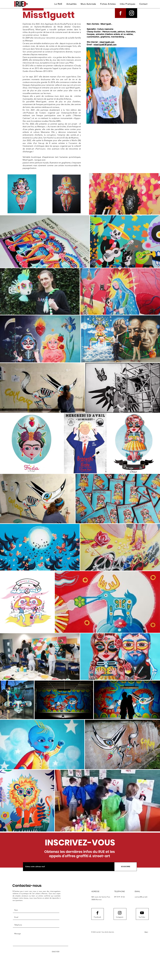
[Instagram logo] (119, 912)
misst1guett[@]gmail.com (105, 44)
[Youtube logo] (142, 912)
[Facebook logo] (97, 912)
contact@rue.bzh (141, 897)
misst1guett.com (107, 42)
